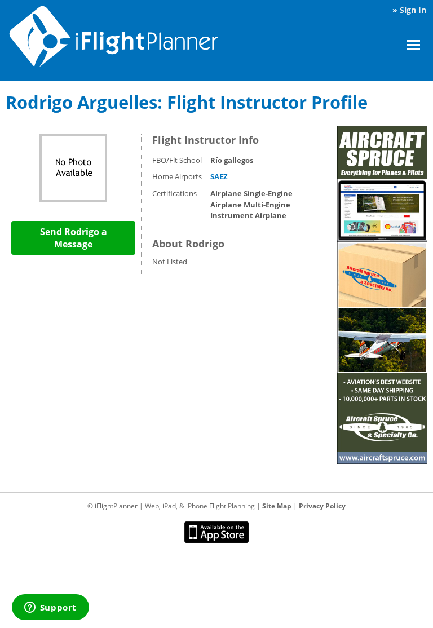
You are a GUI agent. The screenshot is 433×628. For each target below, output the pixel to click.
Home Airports (177, 176)
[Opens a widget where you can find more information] (50, 608)
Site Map (276, 506)
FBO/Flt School (177, 160)
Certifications (174, 193)
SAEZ (219, 176)
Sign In (413, 10)
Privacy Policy (322, 506)
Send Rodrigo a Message (73, 237)
